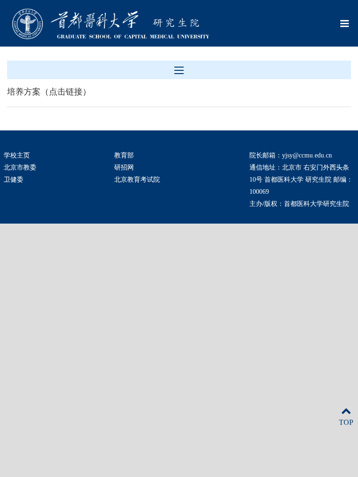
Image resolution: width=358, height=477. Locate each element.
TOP (346, 422)
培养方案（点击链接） (49, 91)
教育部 (124, 155)
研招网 (124, 167)
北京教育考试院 (137, 179)
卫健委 (13, 179)
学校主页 (17, 155)
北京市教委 (20, 167)
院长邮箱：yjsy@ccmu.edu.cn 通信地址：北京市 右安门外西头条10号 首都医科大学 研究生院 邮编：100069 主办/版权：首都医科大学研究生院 (301, 179)
